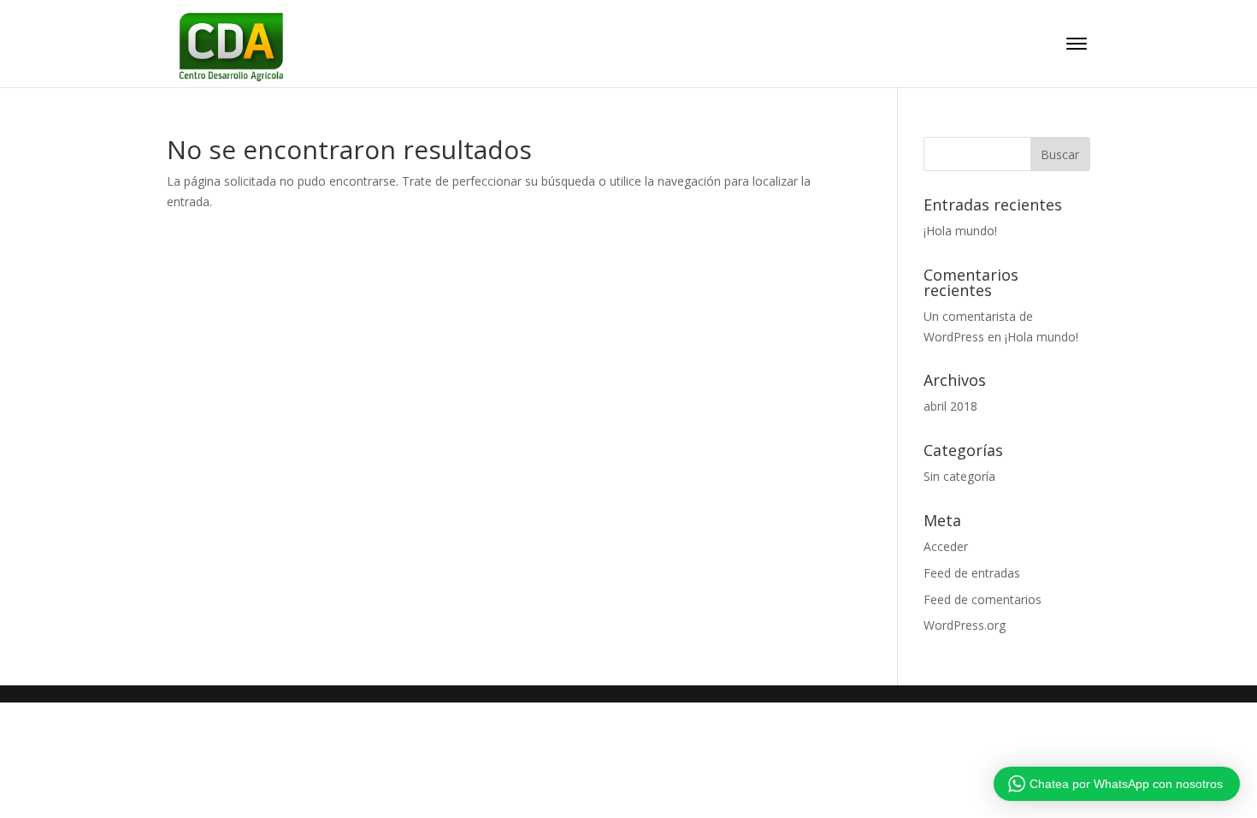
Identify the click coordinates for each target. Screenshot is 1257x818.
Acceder (946, 546)
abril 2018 (950, 406)
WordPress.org (965, 625)
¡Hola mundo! (960, 230)
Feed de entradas (972, 573)
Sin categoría (959, 476)
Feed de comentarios (983, 599)
